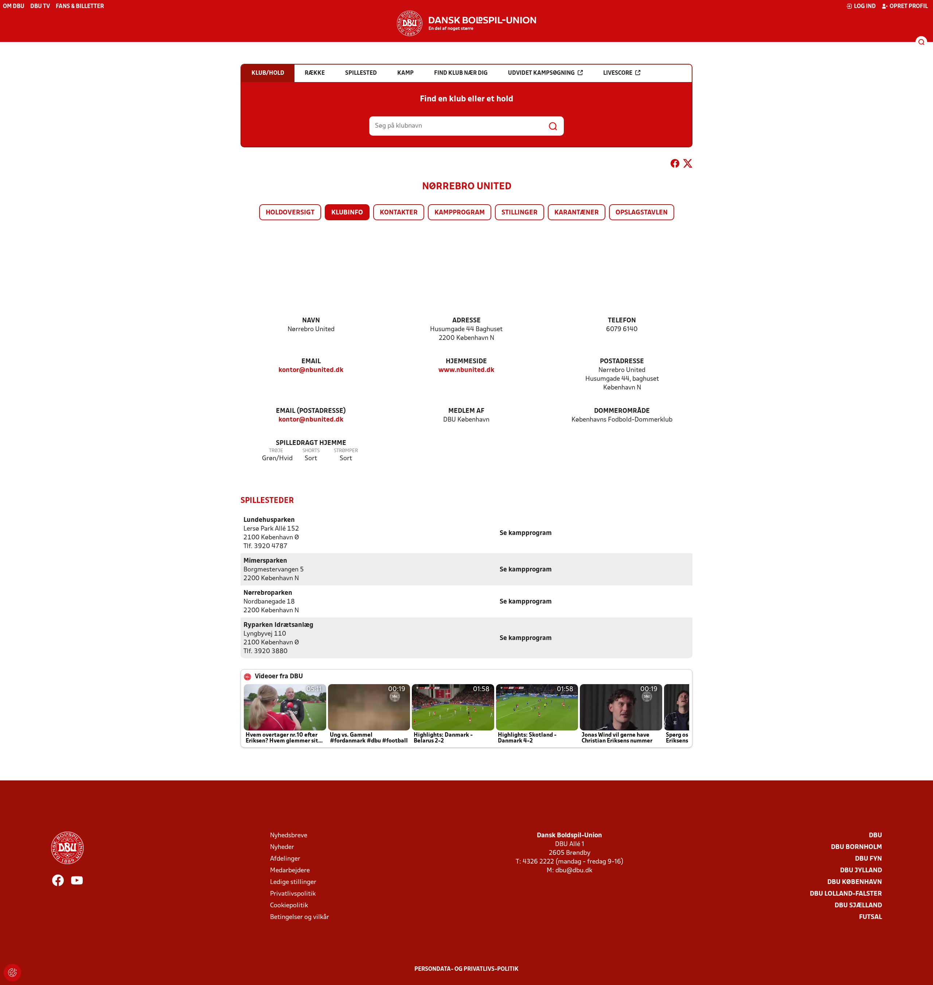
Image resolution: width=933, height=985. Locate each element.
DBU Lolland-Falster (846, 894)
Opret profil (909, 6)
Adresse (466, 321)
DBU (875, 836)
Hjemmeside (466, 361)
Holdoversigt (290, 213)
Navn (311, 321)
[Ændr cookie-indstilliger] (12, 972)
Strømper (346, 451)
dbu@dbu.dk (573, 871)
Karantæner (576, 213)
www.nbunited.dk (466, 370)
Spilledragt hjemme (311, 443)
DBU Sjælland (858, 906)
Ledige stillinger (293, 882)
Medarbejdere (290, 871)
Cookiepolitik (289, 906)
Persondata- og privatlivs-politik (466, 969)
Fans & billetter (80, 6)
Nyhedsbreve (288, 836)
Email (311, 361)
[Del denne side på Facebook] (675, 165)
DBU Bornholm (856, 847)
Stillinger (519, 213)
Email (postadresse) (311, 411)
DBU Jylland (861, 871)
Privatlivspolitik (293, 894)
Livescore (617, 73)
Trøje (276, 451)
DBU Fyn (868, 859)
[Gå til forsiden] (466, 23)
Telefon (622, 321)
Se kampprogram (526, 533)
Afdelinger (285, 859)
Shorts (311, 451)
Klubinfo (347, 213)
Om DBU (13, 6)
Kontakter (399, 213)
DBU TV (40, 6)
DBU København (854, 882)
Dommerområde (622, 411)
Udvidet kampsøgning (541, 73)
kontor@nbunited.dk (310, 370)
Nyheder (282, 847)
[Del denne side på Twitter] (687, 165)
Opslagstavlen (642, 213)
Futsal (870, 917)
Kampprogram (459, 213)
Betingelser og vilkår (299, 917)
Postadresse (622, 361)
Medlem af (466, 411)
